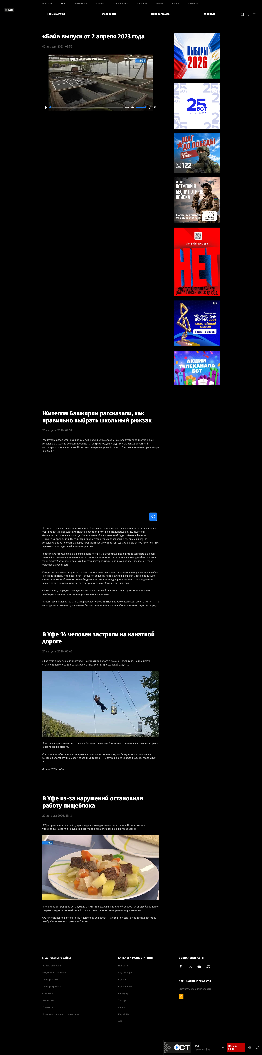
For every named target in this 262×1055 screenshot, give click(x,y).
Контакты (48, 1007)
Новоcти (47, 3)
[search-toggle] (247, 14)
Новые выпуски (56, 13)
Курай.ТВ (193, 3)
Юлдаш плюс (120, 3)
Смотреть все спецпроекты (195, 989)
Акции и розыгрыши (54, 972)
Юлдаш (100, 3)
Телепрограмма (160, 13)
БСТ (63, 3)
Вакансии (48, 1000)
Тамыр (159, 3)
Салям (175, 3)
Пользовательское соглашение (60, 1014)
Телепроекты (108, 13)
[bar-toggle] (254, 14)
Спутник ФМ (80, 3)
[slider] (86, 107)
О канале (209, 13)
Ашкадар (142, 3)
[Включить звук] (153, 517)
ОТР (120, 1021)
